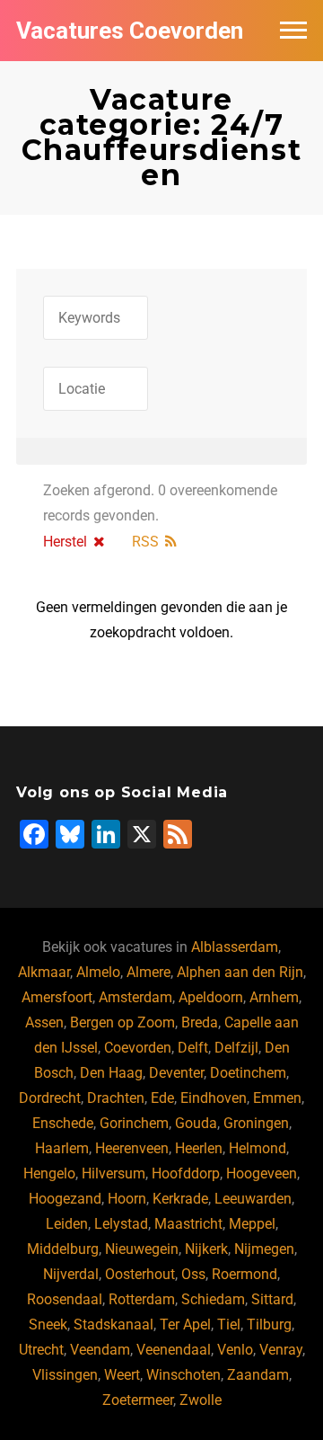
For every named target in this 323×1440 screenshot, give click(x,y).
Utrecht (41, 1349)
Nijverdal (71, 1274)
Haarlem (62, 1148)
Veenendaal (173, 1349)
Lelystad (121, 1223)
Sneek (48, 1324)
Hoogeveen (261, 1173)
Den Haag (111, 1072)
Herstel (65, 541)
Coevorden (137, 1047)
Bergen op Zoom (122, 1022)
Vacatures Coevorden (129, 30)
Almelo (98, 972)
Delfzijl (236, 1047)
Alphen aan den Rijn (240, 972)
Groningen (256, 1123)
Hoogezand (65, 1198)
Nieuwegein (142, 1249)
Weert (122, 1374)
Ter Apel (185, 1324)
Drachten (115, 1098)
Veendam (100, 1349)
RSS (145, 541)
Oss (193, 1274)
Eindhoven (213, 1098)
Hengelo (49, 1173)
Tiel (228, 1324)
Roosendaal (64, 1299)
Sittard (272, 1299)
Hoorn (127, 1198)
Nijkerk (206, 1249)
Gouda (196, 1123)
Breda (199, 1022)
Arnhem (274, 997)
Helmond (257, 1148)
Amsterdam (135, 997)
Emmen (277, 1098)
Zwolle (200, 1400)
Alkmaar (44, 972)
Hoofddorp (186, 1173)
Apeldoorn (211, 997)
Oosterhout (140, 1274)
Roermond (244, 1274)
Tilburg (269, 1324)
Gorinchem (134, 1123)
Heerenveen (132, 1148)
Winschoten (183, 1374)
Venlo (235, 1349)
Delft (193, 1047)
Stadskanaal (113, 1324)
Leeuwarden (253, 1198)
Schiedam (213, 1299)
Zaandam (258, 1374)
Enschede (62, 1123)
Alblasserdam (234, 947)
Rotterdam (142, 1299)
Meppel (252, 1223)
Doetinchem (248, 1072)
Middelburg (63, 1249)
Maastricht (188, 1223)
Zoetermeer (137, 1400)
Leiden (67, 1223)
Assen (44, 1022)
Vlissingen (65, 1374)
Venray (280, 1349)
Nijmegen (264, 1249)
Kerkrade (180, 1198)
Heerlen (199, 1148)
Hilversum (113, 1173)
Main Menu (293, 30)
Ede (162, 1098)
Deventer (176, 1072)
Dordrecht (50, 1098)
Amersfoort (57, 997)
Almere (148, 972)
